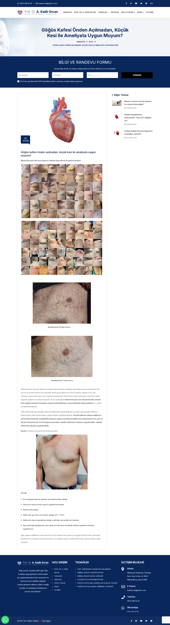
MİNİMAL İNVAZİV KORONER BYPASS (90, 572)
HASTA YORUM (127, 12)
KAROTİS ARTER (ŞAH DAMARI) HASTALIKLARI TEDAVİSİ (97, 583)
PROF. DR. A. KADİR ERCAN (85, 12)
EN (151, 3)
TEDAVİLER (102, 12)
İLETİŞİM (149, 12)
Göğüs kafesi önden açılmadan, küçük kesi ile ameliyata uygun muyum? (85, 45)
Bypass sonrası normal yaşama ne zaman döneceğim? (137, 102)
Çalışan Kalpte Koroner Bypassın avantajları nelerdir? (138, 132)
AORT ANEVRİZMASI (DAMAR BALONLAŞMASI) (94, 569)
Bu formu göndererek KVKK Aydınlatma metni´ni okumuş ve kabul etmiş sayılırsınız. (51, 81)
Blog (91, 42)
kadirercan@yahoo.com (48, 3)
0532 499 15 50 (25, 3)
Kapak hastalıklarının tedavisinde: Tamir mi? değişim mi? (137, 117)
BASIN (139, 12)
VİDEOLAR (115, 12)
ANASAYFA (67, 12)
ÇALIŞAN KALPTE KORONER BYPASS (90, 579)
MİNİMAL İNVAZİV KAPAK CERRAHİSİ (90, 576)
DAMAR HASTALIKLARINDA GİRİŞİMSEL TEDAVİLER (95, 586)
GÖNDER (137, 75)
